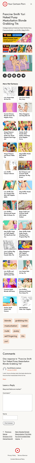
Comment (7, 393)
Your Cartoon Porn (16, 4)
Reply (4, 379)
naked (24, 326)
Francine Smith (8, 30)
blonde (7, 320)
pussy (16, 331)
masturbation (10, 326)
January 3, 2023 (12, 370)
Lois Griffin (17, 30)
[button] (5, 76)
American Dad (18, 28)
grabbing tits (21, 320)
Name (5, 414)
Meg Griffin (25, 30)
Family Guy (27, 28)
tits (22, 336)
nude (6, 331)
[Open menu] (31, 4)
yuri (6, 341)
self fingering (10, 336)
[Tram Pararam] (17, 42)
